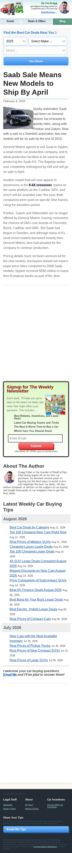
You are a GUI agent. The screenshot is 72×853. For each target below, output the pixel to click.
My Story (29, 805)
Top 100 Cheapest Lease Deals (32, 551)
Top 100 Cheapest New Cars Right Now (38, 532)
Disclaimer (7, 805)
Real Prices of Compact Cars (30, 619)
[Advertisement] (36, 336)
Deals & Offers (37, 21)
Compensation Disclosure (45, 846)
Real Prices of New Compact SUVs (35, 650)
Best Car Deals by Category (29, 527)
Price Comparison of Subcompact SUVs (38, 580)
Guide (10, 21)
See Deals (36, 61)
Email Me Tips (16, 829)
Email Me (10, 674)
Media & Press (32, 808)
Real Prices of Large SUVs (29, 660)
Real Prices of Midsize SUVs (30, 542)
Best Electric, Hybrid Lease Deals (33, 609)
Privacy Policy (9, 808)
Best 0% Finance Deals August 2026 (36, 590)
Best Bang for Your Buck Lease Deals (36, 599)
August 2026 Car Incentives (55, 806)
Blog (62, 21)
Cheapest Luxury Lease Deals (31, 546)
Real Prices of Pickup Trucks (30, 645)
